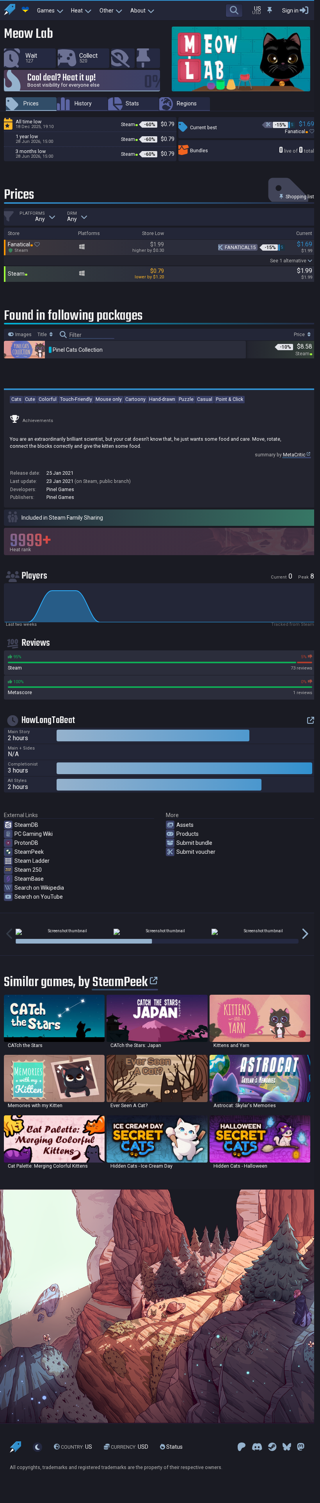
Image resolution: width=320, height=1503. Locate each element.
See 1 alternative (288, 261)
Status (174, 1447)
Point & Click (229, 399)
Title (42, 334)
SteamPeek (29, 852)
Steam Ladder (32, 861)
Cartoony (135, 399)
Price (300, 334)
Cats (16, 399)
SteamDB (26, 825)
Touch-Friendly (76, 399)
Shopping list (299, 196)
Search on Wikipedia (39, 888)
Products (187, 834)
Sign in (290, 10)
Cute (30, 399)
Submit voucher (195, 852)
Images (23, 334)
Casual (204, 399)
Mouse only (109, 399)
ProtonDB (26, 843)
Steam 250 (28, 870)
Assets (185, 825)
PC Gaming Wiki (33, 834)
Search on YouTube (38, 897)
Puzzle (186, 399)
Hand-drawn (162, 399)
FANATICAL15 (240, 247)
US (76, 1447)
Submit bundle (194, 843)
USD (129, 1447)
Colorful (48, 399)
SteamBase (29, 879)
